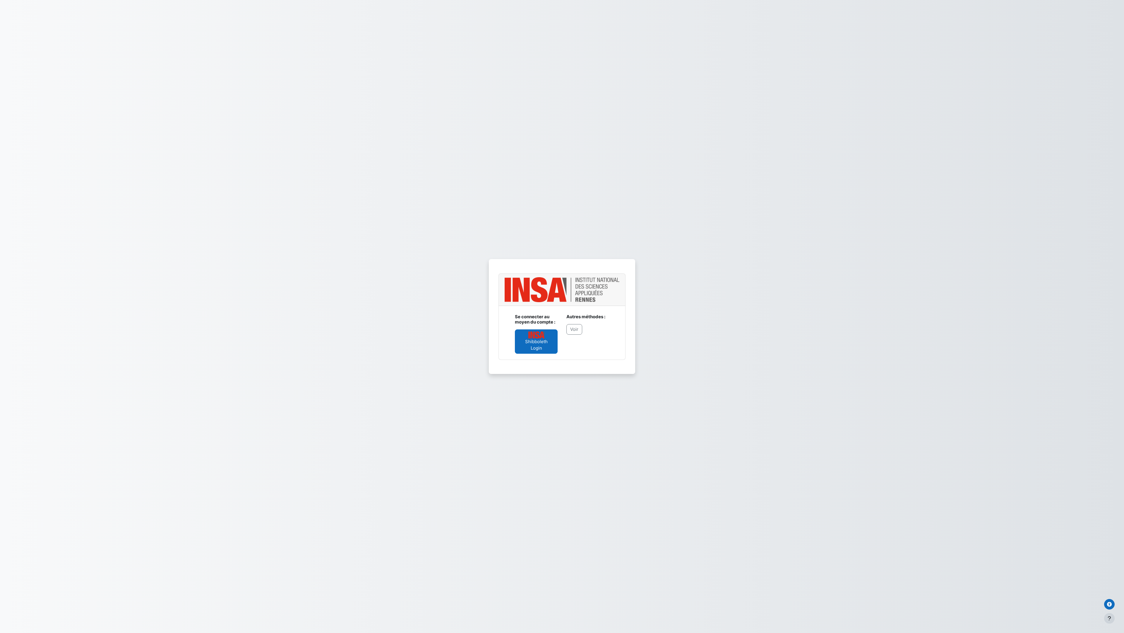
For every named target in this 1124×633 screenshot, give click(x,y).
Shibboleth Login (536, 345)
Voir (574, 329)
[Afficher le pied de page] (1109, 618)
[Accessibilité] (1109, 604)
